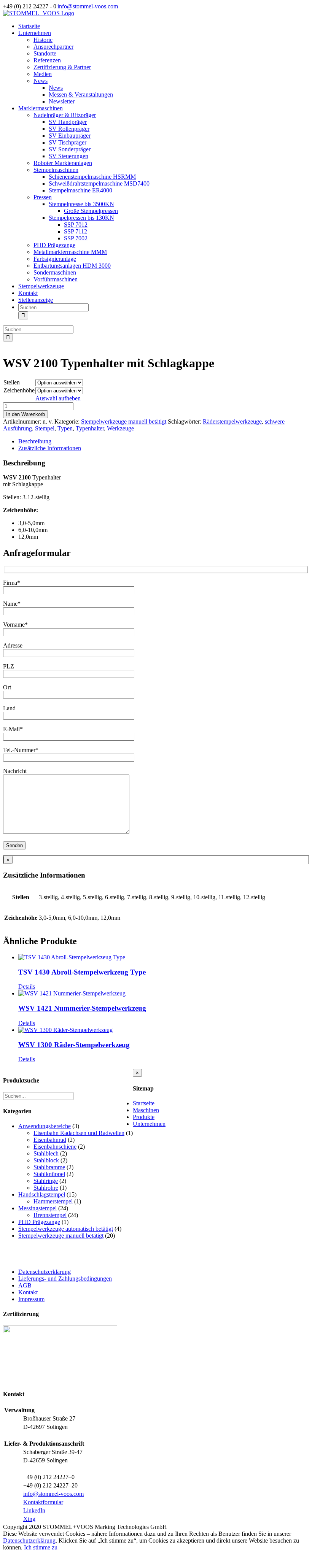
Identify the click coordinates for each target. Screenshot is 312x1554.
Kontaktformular (43, 1502)
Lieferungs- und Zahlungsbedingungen (65, 1278)
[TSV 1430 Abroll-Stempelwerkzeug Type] (163, 957)
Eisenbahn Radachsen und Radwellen (78, 1133)
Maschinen (146, 1110)
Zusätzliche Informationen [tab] (49, 448)
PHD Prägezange (39, 1222)
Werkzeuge (120, 428)
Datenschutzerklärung (44, 1271)
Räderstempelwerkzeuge (232, 421)
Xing (29, 1519)
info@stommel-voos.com (87, 6)
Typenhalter (90, 428)
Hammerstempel (53, 1201)
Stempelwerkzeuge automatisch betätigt (65, 1228)
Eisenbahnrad (49, 1140)
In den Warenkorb (25, 414)
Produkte (143, 1117)
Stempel (44, 428)
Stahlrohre (45, 1187)
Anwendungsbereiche (44, 1126)
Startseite (143, 1103)
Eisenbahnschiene (54, 1146)
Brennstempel (50, 1215)
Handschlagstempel (41, 1194)
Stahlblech (46, 1153)
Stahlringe (45, 1181)
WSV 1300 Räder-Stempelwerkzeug (74, 1045)
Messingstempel (37, 1208)
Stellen (11, 382)
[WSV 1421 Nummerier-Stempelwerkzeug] (163, 993)
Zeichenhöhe (19, 390)
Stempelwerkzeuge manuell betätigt (123, 421)
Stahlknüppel (49, 1174)
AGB (25, 1285)
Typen (65, 428)
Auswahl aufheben (58, 398)
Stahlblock (46, 1160)
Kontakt (28, 1292)
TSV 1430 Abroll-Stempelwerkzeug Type (82, 972)
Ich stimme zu (40, 1547)
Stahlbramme (49, 1167)
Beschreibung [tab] (34, 441)
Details (26, 986)
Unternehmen (149, 1124)
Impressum (31, 1299)
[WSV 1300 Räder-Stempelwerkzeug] (163, 1030)
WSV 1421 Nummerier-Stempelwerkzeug (82, 1008)
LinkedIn (34, 1510)
